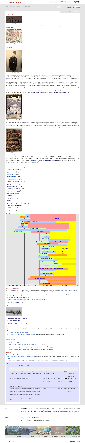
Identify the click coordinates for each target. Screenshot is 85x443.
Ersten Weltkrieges (17, 290)
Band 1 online (11, 332)
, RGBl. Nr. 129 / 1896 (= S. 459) (26, 344)
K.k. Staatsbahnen (53, 408)
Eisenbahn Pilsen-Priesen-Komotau (14, 181)
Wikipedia (44, 408)
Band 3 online (25, 332)
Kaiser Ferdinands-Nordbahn (13, 186)
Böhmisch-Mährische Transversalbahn (18, 127)
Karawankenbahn (25, 125)
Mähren (57, 127)
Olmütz (71, 87)
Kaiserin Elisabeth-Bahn (12, 191)
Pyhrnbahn (46, 125)
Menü (69, 2)
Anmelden (78, 7)
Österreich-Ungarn (9, 27)
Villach (14, 88)
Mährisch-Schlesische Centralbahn (14, 197)
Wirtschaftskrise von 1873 (39, 76)
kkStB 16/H (9, 323)
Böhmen (52, 127)
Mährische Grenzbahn (11, 198)
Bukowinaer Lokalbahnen (12, 176)
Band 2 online (18, 332)
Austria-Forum (14, 2)
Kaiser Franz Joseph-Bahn (12, 190)
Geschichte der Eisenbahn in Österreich (19, 49)
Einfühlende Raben (32, 436)
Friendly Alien (18, 436)
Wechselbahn (53, 125)
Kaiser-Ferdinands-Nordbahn (36, 92)
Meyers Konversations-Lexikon (15, 347)
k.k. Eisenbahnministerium (67, 83)
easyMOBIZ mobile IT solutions (44, 436)
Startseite (6, 2)
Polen (7, 291)
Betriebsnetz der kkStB (11, 322)
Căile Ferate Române (16, 302)
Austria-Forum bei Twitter (9, 441)
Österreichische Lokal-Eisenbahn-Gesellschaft (16, 203)
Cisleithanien (43, 83)
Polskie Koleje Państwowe (15, 295)
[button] (59, 7)
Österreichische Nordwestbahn (13, 205)
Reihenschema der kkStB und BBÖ (14, 320)
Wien (19, 88)
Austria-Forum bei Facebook (6, 441)
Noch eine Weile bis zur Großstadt (58, 436)
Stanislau (7, 88)
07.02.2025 (60, 408)
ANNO (62, 334)
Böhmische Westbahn (11, 172)
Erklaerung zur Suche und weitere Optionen (57, 1)
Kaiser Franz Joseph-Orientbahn (13, 188)
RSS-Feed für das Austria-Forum (13, 441)
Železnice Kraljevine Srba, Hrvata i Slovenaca (36, 299)
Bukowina (20, 152)
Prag (77, 87)
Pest (33, 160)
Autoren (63, 408)
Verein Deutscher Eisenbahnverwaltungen (48, 160)
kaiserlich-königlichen (11, 75)
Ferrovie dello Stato (14, 300)
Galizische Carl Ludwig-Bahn (13, 184)
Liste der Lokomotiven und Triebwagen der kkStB (17, 318)
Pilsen (75, 87)
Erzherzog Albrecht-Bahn (12, 183)
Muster (13, 360)
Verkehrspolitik (66, 92)
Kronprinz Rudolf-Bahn (12, 193)
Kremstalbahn (10, 195)
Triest (11, 88)
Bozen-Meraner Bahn (11, 174)
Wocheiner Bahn (32, 125)
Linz (69, 87)
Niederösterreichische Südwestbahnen (15, 202)
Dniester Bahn (10, 178)
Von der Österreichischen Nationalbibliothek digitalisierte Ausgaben (21, 334)
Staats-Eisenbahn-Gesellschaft (13, 209)
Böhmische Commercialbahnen (13, 169)
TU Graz (77, 2)
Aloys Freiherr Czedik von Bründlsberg (15, 328)
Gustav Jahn (16, 119)
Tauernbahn (18, 125)
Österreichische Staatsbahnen (37, 294)
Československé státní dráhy (21, 297)
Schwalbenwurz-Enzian (75, 436)
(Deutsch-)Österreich (64, 290)
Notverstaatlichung (46, 75)
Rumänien (13, 291)
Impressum (78, 441)
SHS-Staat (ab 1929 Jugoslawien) (24, 291)
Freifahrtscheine (19, 360)
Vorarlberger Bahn (11, 210)
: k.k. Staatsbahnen (14, 354)
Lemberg (65, 87)
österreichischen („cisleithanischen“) (60, 26)
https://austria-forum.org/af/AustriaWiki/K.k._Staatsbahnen (38, 420)
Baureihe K (14, 316)
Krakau (61, 87)
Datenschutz (72, 441)
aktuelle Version (70, 11)
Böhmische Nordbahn (11, 171)
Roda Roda (9, 336)
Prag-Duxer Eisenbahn (11, 207)
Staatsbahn (49, 26)
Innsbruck (58, 87)
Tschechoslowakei (73, 290)
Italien (9, 291)
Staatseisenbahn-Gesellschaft (54, 92)
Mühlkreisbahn (10, 200)
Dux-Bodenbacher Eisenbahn (13, 179)
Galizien (13, 152)
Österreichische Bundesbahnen (59, 294)
